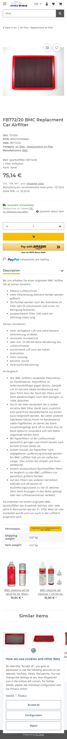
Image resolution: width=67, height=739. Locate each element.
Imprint (10, 695)
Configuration (33, 715)
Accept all (33, 704)
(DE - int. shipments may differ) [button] (18, 210)
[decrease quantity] (7, 226)
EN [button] (36, 4)
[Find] (60, 13)
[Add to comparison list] (47, 48)
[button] (47, 4)
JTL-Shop (39, 734)
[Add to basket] (6, 39)
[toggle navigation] (4, 2)
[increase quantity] (60, 226)
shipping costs (35, 183)
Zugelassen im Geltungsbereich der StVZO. (45, 529)
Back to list (11, 27)
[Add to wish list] (57, 48)
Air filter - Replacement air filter (34, 146)
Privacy (22, 695)
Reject (33, 725)
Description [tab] (11, 270)
